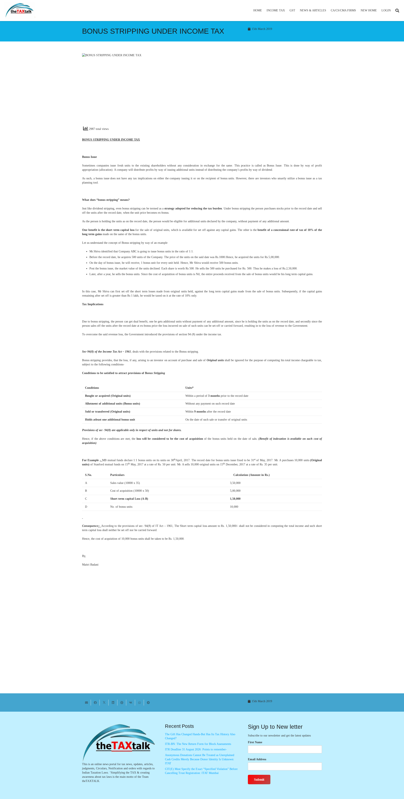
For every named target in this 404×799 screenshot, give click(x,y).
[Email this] (86, 703)
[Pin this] (121, 703)
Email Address (257, 759)
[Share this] (95, 703)
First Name (255, 742)
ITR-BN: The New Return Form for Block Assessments (198, 744)
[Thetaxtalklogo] (19, 11)
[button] (286, 10)
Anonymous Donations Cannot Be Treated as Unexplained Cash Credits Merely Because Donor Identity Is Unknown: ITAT (199, 759)
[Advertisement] (264, 91)
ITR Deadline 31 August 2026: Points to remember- (196, 749)
